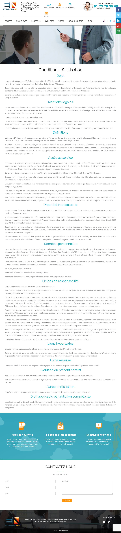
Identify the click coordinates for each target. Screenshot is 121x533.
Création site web (29, 519)
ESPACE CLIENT (59, 7)
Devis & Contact (76, 21)
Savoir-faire (21, 21)
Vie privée (63, 521)
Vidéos (61, 21)
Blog (90, 21)
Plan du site (38, 521)
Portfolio (36, 21)
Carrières (49, 21)
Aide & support (71, 519)
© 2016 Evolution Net (61, 531)
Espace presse (60, 519)
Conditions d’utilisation (51, 521)
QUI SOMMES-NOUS (49, 7)
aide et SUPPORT (70, 7)
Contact (46, 16)
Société (8, 21)
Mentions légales (48, 519)
